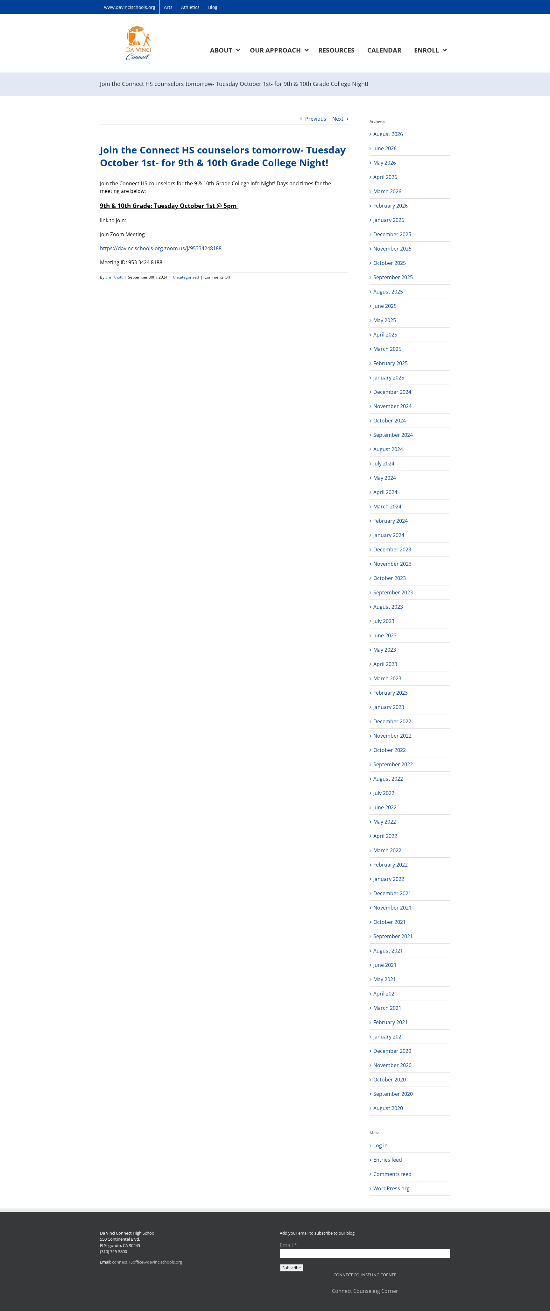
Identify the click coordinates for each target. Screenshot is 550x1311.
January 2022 (388, 878)
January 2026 (388, 219)
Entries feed (387, 1159)
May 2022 (384, 821)
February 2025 (390, 363)
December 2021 (392, 893)
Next (337, 118)
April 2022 (385, 836)
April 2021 (385, 993)
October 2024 (389, 420)
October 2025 (389, 262)
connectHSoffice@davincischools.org (147, 1262)
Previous (315, 118)
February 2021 (390, 1022)
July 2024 (383, 463)
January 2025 (388, 377)
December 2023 (392, 549)
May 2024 (384, 477)
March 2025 (387, 348)
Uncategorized (186, 277)
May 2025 (384, 320)
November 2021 (392, 907)
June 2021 (385, 964)
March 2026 (387, 191)
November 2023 (392, 563)
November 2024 (392, 406)
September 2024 (393, 434)
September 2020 (393, 1093)
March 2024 (387, 506)
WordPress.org (391, 1188)
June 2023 (385, 635)
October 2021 (389, 921)
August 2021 (388, 950)
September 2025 (393, 277)
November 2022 (392, 735)
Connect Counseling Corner (365, 1290)
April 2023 (385, 664)
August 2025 (388, 291)
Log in (380, 1145)
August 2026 (388, 134)
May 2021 (384, 979)
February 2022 (390, 864)
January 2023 (388, 707)
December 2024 (392, 391)
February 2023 (390, 692)
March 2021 (387, 1007)
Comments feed (392, 1174)
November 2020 (392, 1065)
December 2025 (392, 234)
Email (288, 1245)
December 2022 (392, 721)
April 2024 (385, 492)
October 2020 (389, 1079)
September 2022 (393, 764)
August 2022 (388, 778)
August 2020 (388, 1108)
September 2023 (393, 592)
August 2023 (388, 606)
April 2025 (385, 334)
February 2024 (390, 520)
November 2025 (392, 248)
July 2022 (383, 793)
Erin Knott (114, 277)
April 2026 (385, 177)
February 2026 (390, 205)
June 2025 (385, 305)
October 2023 (389, 578)
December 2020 (392, 1050)
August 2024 (388, 449)
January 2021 (388, 1036)
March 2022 (387, 850)
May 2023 (384, 649)
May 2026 (384, 162)
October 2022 (389, 750)
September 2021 (393, 936)
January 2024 (388, 535)
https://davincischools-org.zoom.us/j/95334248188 (161, 248)
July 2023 (383, 621)
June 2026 (385, 148)
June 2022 (385, 807)
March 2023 (387, 678)
